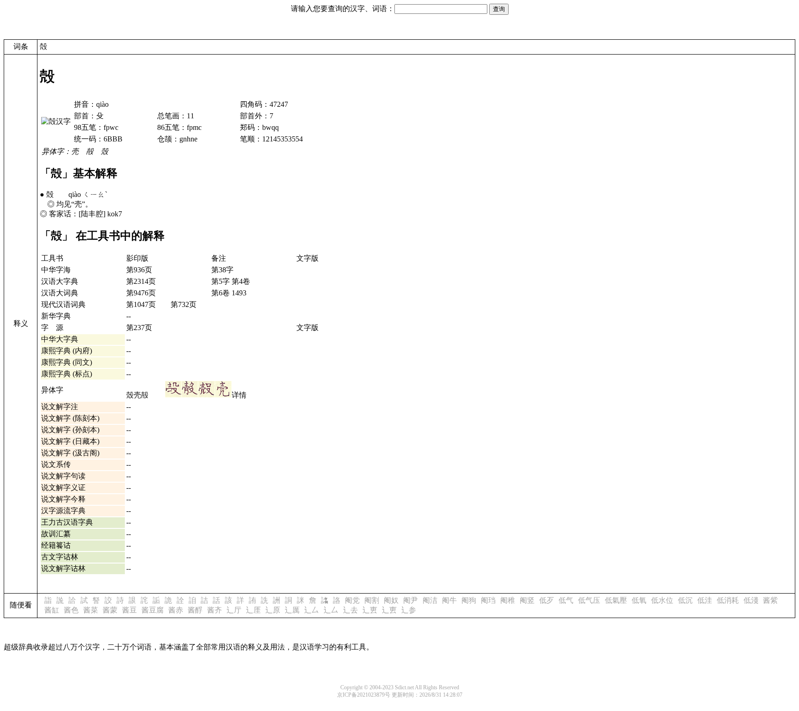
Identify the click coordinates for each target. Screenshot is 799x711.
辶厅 (234, 610)
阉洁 (430, 600)
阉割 (371, 600)
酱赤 (175, 610)
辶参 (408, 610)
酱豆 (129, 610)
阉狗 (468, 600)
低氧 (639, 600)
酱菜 (90, 610)
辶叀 (370, 610)
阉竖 (527, 600)
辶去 (350, 610)
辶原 (272, 610)
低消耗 (728, 600)
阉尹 (410, 600)
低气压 (589, 600)
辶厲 (292, 610)
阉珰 (488, 600)
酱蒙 (110, 610)
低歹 (546, 600)
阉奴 (391, 600)
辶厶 (311, 610)
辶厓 (253, 610)
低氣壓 (616, 600)
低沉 (685, 600)
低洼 (704, 600)
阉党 (352, 600)
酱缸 (51, 610)
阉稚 (507, 600)
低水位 (662, 600)
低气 (566, 600)
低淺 (751, 600)
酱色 (71, 610)
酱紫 (770, 600)
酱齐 (214, 610)
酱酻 (195, 610)
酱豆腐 (152, 610)
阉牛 (449, 600)
